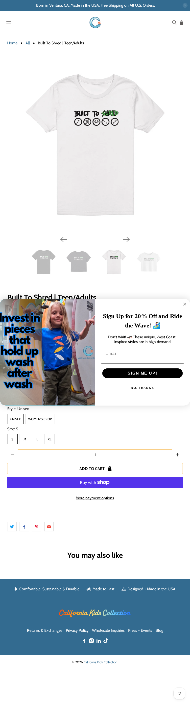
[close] (185, 5)
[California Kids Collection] (95, 22)
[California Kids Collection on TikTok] (105, 641)
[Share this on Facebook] (24, 526)
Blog (159, 630)
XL (49, 439)
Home (12, 43)
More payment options (95, 498)
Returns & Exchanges (44, 630)
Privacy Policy (77, 630)
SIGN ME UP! (142, 373)
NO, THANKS (142, 387)
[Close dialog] (185, 304)
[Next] (126, 239)
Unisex (15, 419)
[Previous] (63, 239)
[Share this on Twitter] (12, 526)
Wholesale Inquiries (108, 630)
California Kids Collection (100, 662)
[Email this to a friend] (49, 526)
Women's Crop (40, 419)
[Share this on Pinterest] (36, 526)
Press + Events (140, 630)
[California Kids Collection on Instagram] (91, 641)
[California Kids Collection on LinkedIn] (98, 641)
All (27, 43)
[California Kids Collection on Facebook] (84, 641)
